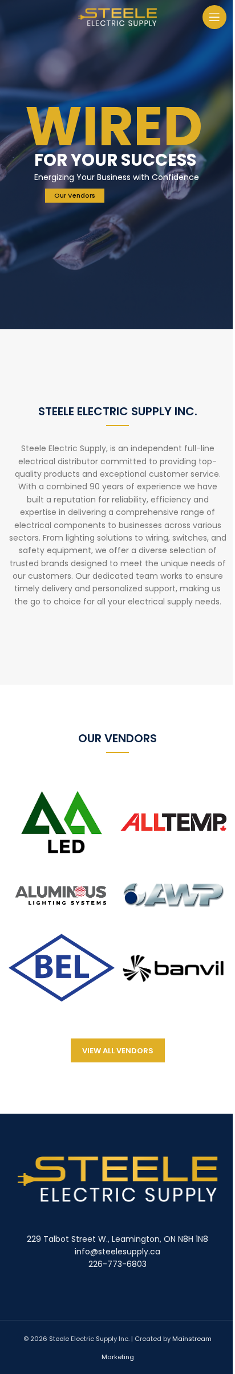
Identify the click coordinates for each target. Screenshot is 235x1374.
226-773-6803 (117, 1264)
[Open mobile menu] (214, 17)
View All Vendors (117, 1050)
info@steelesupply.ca (117, 1251)
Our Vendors (74, 195)
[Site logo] (117, 16)
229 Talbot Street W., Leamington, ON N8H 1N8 (117, 1239)
